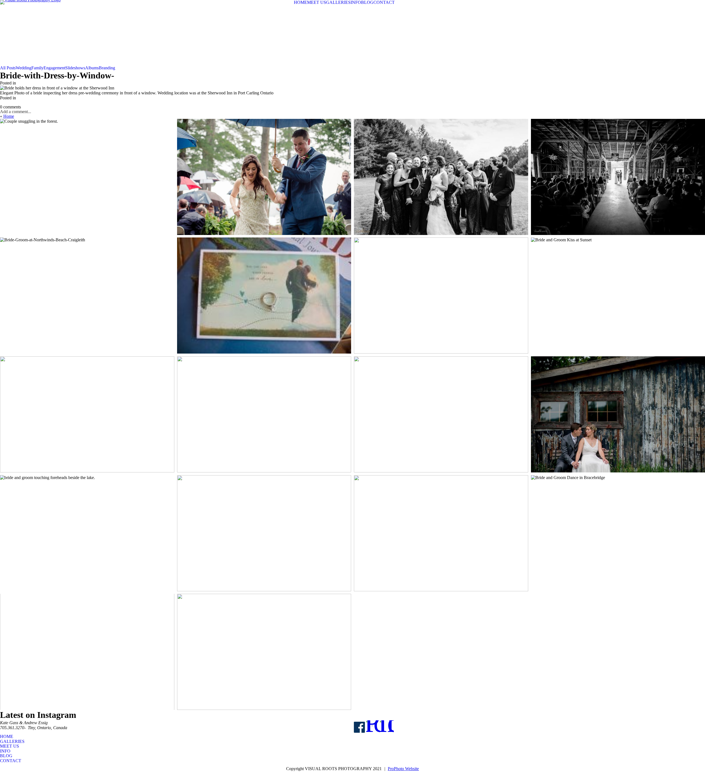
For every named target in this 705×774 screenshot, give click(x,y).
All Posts (8, 67)
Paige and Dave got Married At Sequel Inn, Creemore (617, 403)
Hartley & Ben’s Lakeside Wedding (440, 284)
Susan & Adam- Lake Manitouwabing (86, 522)
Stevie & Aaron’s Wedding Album (440, 522)
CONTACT (384, 2)
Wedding (23, 67)
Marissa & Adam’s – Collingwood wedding (86, 641)
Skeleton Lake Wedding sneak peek (263, 641)
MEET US (316, 2)
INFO (356, 2)
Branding (107, 67)
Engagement (54, 67)
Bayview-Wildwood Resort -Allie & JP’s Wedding (86, 403)
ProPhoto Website (403, 768)
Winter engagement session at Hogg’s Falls (86, 165)
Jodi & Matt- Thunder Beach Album (263, 527)
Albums (92, 67)
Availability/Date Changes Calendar (263, 284)
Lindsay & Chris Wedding (617, 522)
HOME (300, 2)
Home (8, 116)
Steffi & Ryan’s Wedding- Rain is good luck (263, 165)
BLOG (367, 2)
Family (37, 67)
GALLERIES (338, 2)
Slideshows (75, 67)
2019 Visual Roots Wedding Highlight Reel (440, 165)
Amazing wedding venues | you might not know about (617, 165)
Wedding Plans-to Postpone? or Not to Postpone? (86, 284)
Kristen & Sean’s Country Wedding (617, 284)
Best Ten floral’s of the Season (263, 403)
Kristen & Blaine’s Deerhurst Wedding (440, 403)
